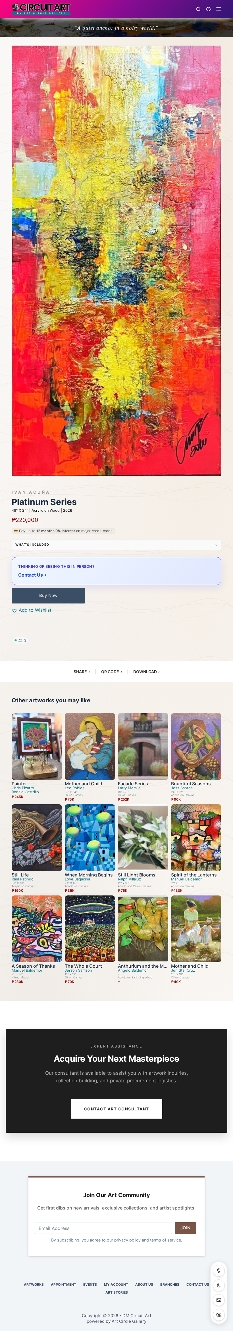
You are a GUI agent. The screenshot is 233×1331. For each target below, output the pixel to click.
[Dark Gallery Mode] (219, 1285)
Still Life (20, 875)
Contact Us (197, 1284)
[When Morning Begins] (90, 837)
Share (82, 671)
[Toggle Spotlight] (219, 1271)
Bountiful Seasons (191, 783)
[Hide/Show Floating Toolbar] (219, 1315)
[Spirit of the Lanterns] (196, 837)
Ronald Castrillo (25, 792)
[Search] (198, 9)
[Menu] (218, 9)
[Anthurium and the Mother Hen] (143, 928)
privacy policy (127, 1240)
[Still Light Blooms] (143, 837)
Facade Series (133, 783)
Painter (19, 783)
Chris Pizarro (23, 788)
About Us (144, 1284)
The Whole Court (83, 966)
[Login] (208, 9)
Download (146, 671)
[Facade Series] (143, 746)
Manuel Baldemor (186, 879)
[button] (31, 610)
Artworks (34, 1284)
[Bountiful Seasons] (196, 746)
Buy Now (48, 595)
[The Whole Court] (90, 928)
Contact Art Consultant (116, 1108)
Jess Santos (182, 788)
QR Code (111, 671)
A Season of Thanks (33, 966)
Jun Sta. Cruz (183, 970)
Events (90, 1284)
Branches (169, 1284)
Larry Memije (129, 788)
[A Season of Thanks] (37, 928)
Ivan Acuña (31, 492)
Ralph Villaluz (129, 879)
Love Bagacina (77, 879)
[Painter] (37, 746)
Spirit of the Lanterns (194, 875)
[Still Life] (37, 837)
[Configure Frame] (219, 1300)
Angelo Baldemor (133, 970)
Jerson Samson (78, 970)
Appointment (63, 1284)
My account (116, 1284)
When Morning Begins (89, 875)
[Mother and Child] (90, 746)
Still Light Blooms (136, 875)
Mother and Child (83, 783)
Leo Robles (74, 788)
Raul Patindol (23, 879)
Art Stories (116, 1292)
